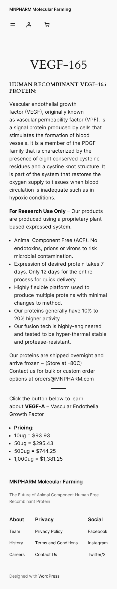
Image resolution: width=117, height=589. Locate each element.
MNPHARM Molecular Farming (40, 9)
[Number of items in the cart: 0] (47, 24)
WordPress (48, 576)
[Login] (28, 24)
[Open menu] (12, 24)
